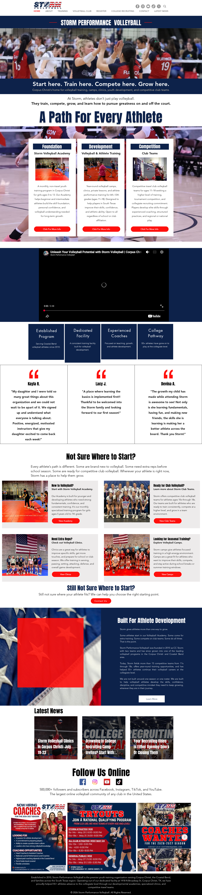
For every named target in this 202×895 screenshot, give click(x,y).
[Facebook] (137, 6)
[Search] (165, 6)
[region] (46, 342)
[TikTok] (153, 6)
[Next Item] (185, 837)
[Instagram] (143, 6)
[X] (159, 6)
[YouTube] (148, 6)
